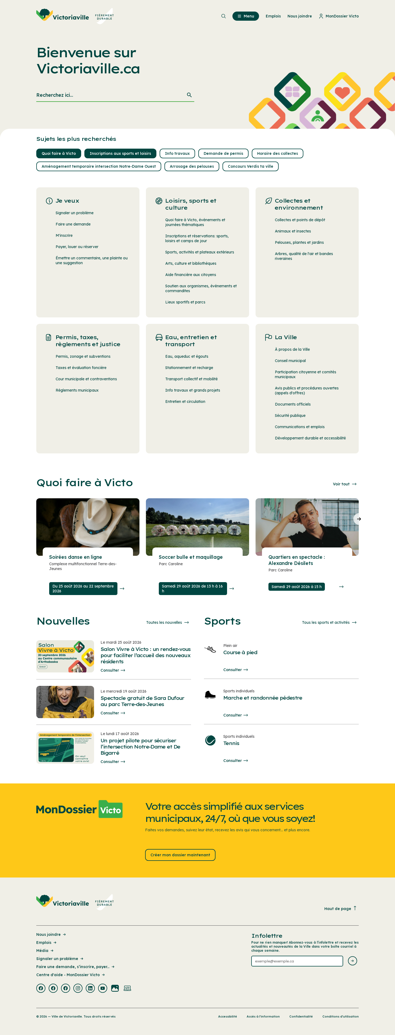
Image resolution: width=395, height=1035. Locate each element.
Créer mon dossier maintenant (180, 855)
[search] (115, 95)
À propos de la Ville (292, 349)
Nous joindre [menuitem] (300, 16)
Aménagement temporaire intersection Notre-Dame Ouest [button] (99, 166)
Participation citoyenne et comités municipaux (305, 374)
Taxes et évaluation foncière (81, 367)
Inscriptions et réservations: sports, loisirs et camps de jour (197, 238)
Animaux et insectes (293, 231)
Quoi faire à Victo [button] (59, 153)
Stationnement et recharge (189, 367)
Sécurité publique (290, 415)
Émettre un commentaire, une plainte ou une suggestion (92, 260)
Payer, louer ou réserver (77, 246)
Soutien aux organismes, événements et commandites (201, 288)
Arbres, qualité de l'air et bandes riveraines (304, 256)
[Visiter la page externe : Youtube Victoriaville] (102, 989)
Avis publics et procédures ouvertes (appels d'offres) (307, 390)
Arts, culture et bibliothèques (190, 263)
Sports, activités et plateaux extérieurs (199, 252)
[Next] (359, 519)
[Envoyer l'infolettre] (352, 961)
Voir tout (341, 484)
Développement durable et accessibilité (310, 438)
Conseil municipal (290, 360)
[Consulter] (122, 588)
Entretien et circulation (185, 401)
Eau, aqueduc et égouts (186, 356)
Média (42, 950)
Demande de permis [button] (223, 153)
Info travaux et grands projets (192, 390)
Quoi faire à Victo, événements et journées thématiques (195, 222)
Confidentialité (301, 1016)
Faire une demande (73, 224)
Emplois (43, 942)
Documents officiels (293, 404)
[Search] (189, 95)
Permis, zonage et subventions (83, 356)
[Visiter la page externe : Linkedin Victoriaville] (90, 989)
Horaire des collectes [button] (277, 153)
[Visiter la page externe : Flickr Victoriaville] (115, 989)
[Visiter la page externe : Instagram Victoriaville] (77, 989)
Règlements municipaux (77, 390)
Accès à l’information (263, 1016)
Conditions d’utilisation (340, 1016)
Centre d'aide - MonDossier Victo (68, 974)
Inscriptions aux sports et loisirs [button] (120, 153)
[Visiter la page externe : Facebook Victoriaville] (40, 989)
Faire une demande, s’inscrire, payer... (72, 966)
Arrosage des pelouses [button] (192, 166)
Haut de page (337, 908)
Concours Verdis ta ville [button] (250, 166)
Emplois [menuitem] (273, 16)
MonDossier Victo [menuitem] (342, 16)
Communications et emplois (300, 426)
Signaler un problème (75, 212)
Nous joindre (48, 934)
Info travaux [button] (177, 153)
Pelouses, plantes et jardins (299, 242)
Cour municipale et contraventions (86, 379)
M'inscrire (64, 235)
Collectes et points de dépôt (300, 219)
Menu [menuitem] (249, 16)
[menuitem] (75, 16)
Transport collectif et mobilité (191, 379)
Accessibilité (227, 1016)
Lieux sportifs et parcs (185, 302)
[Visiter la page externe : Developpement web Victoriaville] (127, 989)
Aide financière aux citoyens (190, 274)
